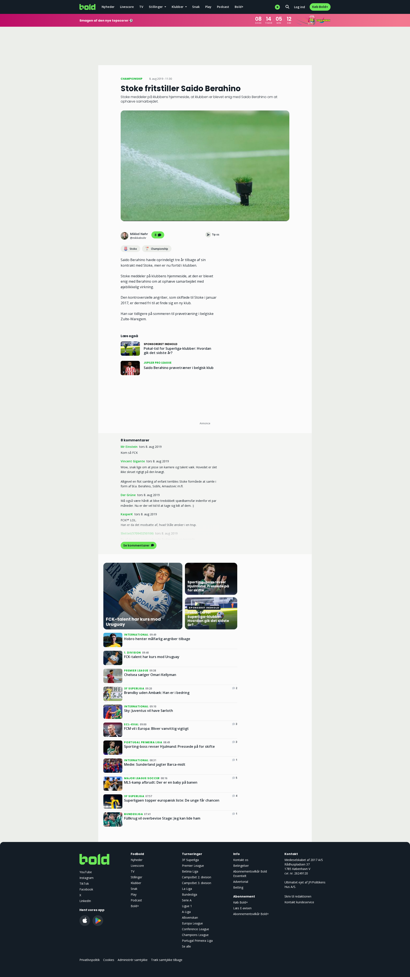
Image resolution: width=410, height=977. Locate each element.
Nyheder (108, 7)
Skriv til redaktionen (297, 896)
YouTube (85, 872)
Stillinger (136, 877)
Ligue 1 (187, 906)
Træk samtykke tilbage (166, 960)
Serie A (187, 900)
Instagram (86, 878)
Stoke (133, 249)
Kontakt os (240, 860)
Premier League (193, 866)
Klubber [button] (178, 7)
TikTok (84, 884)
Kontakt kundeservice (299, 902)
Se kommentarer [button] (136, 545)
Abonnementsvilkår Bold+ (251, 914)
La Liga (187, 889)
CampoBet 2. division (196, 877)
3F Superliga (190, 860)
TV (141, 7)
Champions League (195, 935)
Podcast (223, 7)
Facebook (86, 889)
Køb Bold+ (320, 7)
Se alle (186, 946)
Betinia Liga (190, 871)
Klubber (136, 883)
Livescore (127, 7)
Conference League (195, 929)
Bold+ (239, 7)
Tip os (215, 234)
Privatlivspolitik (89, 960)
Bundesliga (189, 894)
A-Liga (186, 912)
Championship (159, 249)
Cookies (108, 960)
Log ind (299, 7)
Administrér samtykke (133, 960)
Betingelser (241, 866)
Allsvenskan (190, 917)
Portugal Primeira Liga (197, 941)
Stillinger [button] (156, 7)
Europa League (192, 923)
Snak (196, 7)
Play (208, 7)
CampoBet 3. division (196, 883)
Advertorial (240, 882)
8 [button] (156, 235)
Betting (238, 887)
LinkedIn (85, 901)
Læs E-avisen (242, 908)
